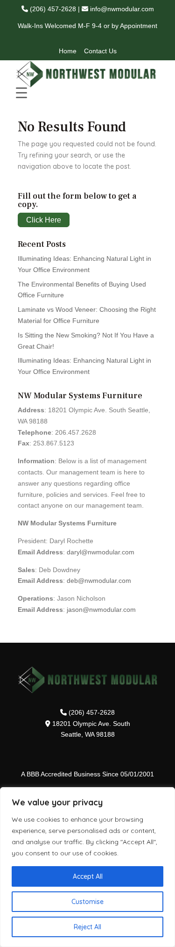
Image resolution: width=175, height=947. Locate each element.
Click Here (43, 220)
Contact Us (100, 51)
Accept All (88, 876)
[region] (87, 867)
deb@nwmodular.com (99, 580)
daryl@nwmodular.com (100, 552)
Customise (87, 901)
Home (68, 51)
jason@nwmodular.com (101, 609)
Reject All (87, 927)
